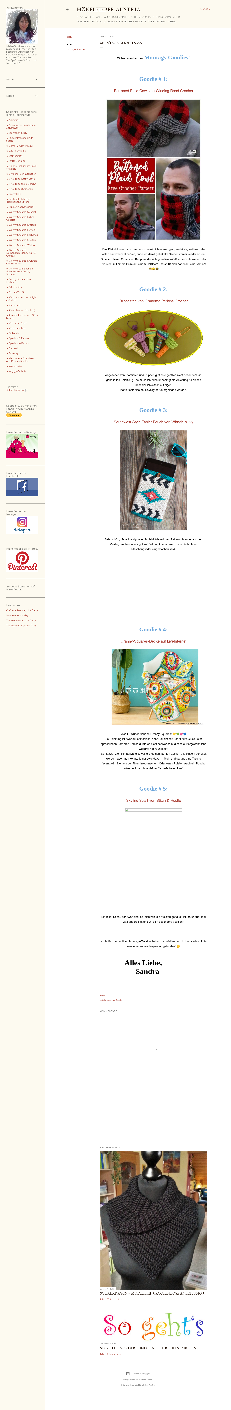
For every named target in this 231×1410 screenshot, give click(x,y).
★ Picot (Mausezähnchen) (20, 310)
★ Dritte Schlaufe (15, 161)
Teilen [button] (68, 36)
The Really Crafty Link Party (21, 625)
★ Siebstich (12, 333)
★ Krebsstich (13, 305)
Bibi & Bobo (163, 17)
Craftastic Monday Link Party (22, 610)
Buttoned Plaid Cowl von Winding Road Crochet (153, 90)
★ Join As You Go (15, 292)
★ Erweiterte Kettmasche (20, 178)
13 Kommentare (114, 1299)
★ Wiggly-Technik (16, 371)
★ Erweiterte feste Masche (21, 184)
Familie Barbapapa (89, 21)
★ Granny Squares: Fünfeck (21, 230)
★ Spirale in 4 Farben (17, 343)
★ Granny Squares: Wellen (20, 245)
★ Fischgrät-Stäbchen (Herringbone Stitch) (18, 200)
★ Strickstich (13, 348)
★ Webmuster (14, 366)
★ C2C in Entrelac (16, 150)
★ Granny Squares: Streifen (21, 240)
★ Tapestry (12, 353)
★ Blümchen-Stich (16, 133)
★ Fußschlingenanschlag (19, 207)
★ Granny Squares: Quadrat (21, 212)
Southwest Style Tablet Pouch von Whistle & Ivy (153, 421)
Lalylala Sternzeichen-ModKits (124, 21)
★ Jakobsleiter (14, 287)
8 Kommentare (114, 1354)
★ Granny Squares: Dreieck (21, 224)
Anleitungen (93, 17)
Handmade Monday (17, 615)
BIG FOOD (126, 17)
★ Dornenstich (14, 155)
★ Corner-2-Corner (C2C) (19, 145)
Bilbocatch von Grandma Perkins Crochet (153, 300)
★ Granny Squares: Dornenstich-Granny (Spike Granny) (21, 253)
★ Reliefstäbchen (15, 328)
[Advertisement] (153, 589)
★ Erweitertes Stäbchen (19, 189)
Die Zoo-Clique (144, 17)
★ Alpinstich (12, 120)
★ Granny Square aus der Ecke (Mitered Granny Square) (20, 271)
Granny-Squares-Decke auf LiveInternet (154, 641)
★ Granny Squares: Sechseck (22, 235)
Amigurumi (111, 17)
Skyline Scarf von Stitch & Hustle (153, 800)
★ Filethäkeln (13, 194)
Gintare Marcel (145, 1380)
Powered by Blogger (140, 1374)
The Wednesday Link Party (21, 620)
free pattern (157, 21)
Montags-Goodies (75, 49)
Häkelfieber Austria (108, 9)
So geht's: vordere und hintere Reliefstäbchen (148, 1348)
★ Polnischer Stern (16, 323)
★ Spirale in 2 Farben (17, 338)
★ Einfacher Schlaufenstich (21, 173)
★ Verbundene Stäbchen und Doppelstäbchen (20, 360)
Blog (80, 17)
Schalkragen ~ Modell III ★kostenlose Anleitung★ (152, 1293)
